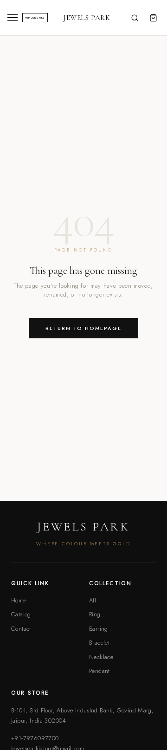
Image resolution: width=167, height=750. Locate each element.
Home (18, 600)
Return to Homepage (83, 328)
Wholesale (35, 17)
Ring (95, 614)
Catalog (21, 614)
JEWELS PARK (87, 17)
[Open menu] (12, 18)
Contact (21, 628)
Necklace (101, 657)
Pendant (99, 670)
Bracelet (99, 642)
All (92, 600)
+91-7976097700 (34, 738)
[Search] (134, 17)
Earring (98, 628)
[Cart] (153, 17)
